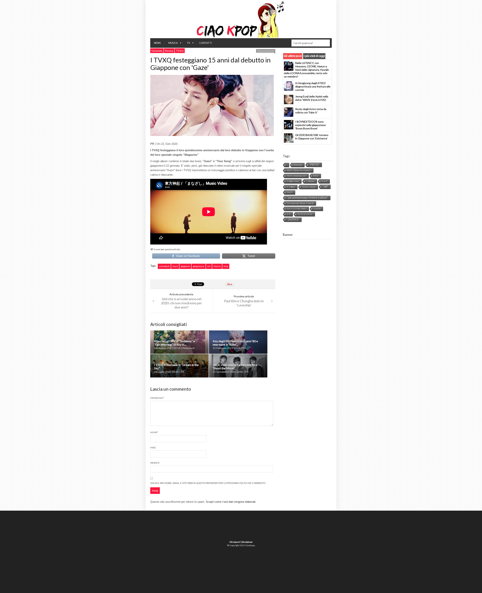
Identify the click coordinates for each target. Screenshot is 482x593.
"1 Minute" (310, 181)
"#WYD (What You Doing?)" (298, 170)
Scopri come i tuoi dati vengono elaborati (230, 501)
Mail (153, 447)
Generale (156, 50)
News (157, 42)
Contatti (205, 42)
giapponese (198, 266)
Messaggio (157, 397)
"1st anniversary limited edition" (307, 197)
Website (155, 462)
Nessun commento (266, 51)
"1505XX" (293, 219)
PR (152, 143)
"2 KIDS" (317, 209)
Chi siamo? (234, 542)
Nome (154, 432)
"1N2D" (289, 192)
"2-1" (288, 214)
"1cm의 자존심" (309, 187)
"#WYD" (314, 164)
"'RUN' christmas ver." (296, 176)
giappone (185, 266)
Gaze (175, 266)
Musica (171, 43)
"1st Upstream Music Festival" (300, 203)
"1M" (325, 186)
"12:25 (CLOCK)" (305, 214)
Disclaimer (247, 542)
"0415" (316, 176)
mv (208, 266)
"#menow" (298, 165)
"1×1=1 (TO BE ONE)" (296, 209)
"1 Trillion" (290, 187)
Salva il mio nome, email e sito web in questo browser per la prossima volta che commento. (208, 483)
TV (186, 43)
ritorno (217, 266)
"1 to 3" (324, 181)
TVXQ (180, 50)
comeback (164, 266)
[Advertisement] (307, 306)
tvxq (226, 266)
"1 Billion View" (293, 181)
